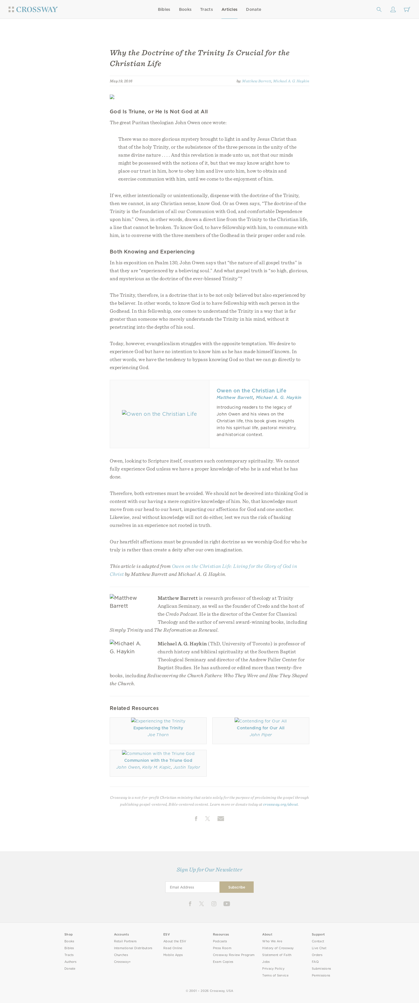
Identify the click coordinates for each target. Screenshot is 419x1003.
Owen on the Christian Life (251, 391)
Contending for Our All (261, 728)
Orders (317, 955)
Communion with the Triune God (158, 760)
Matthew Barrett (256, 81)
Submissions (321, 969)
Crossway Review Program (234, 955)
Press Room (222, 948)
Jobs (266, 962)
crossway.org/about (280, 804)
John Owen (128, 767)
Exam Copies (223, 962)
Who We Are (272, 941)
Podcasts (220, 941)
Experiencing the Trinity (158, 728)
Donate (253, 9)
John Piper (261, 734)
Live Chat (319, 948)
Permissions (321, 975)
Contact (318, 941)
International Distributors (133, 948)
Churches (121, 955)
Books (185, 9)
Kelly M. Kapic (156, 767)
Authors (70, 962)
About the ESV (174, 941)
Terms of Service (275, 975)
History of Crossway (278, 948)
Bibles (164, 9)
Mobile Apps (173, 955)
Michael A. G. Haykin (291, 81)
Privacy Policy (273, 969)
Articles (229, 9)
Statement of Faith (276, 955)
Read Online (172, 948)
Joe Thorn (158, 734)
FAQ (315, 962)
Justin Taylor (186, 767)
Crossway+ (122, 962)
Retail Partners (125, 941)
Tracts (206, 9)
